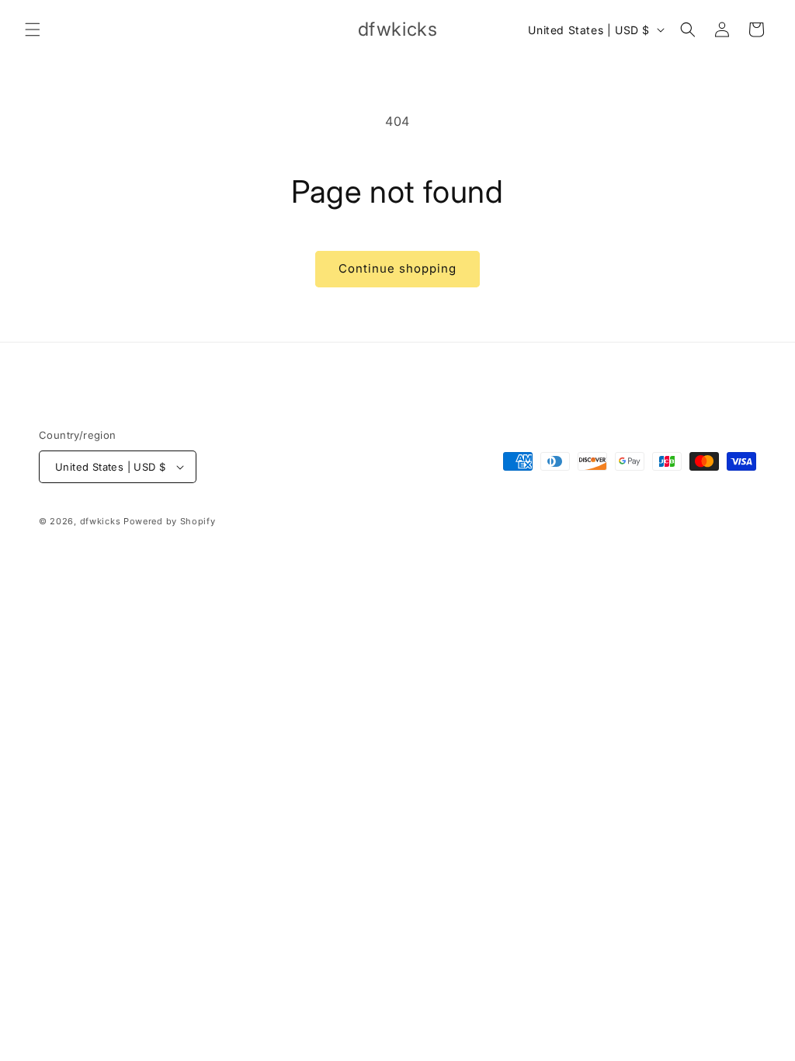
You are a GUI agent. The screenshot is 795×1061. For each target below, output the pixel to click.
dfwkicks (100, 521)
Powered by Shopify (169, 521)
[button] (33, 29)
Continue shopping (397, 268)
